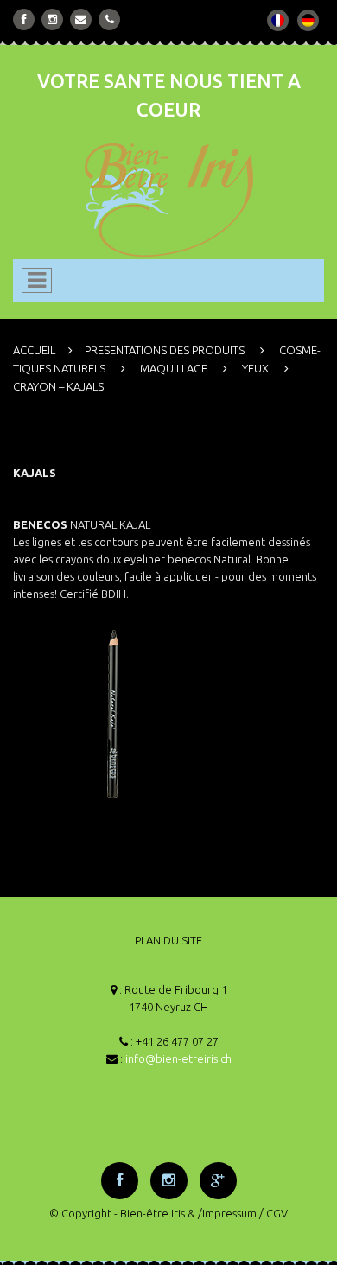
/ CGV (273, 1213)
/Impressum (227, 1213)
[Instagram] (52, 19)
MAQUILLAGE (173, 368)
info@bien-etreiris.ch (178, 1058)
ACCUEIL (34, 350)
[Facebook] (24, 19)
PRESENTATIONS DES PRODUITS (165, 350)
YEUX (255, 368)
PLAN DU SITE (168, 940)
